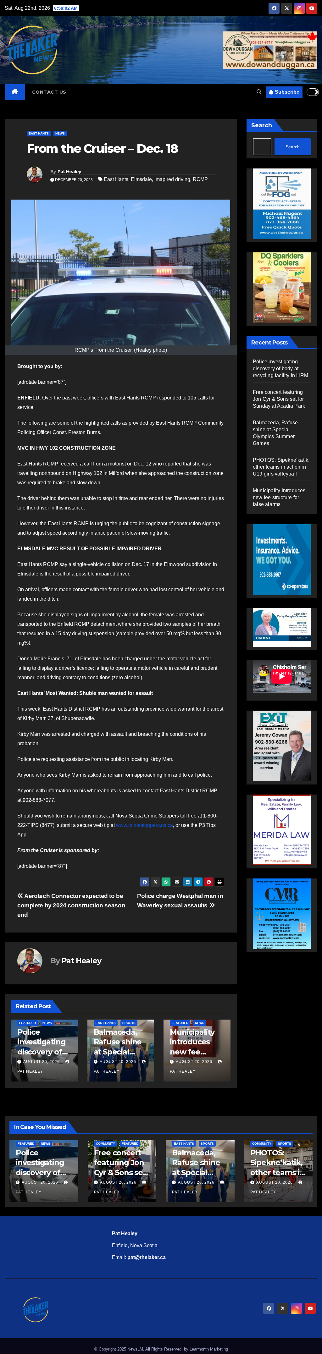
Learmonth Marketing (209, 1349)
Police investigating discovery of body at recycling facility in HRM (280, 368)
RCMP (200, 179)
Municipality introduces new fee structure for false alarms (193, 1051)
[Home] (15, 92)
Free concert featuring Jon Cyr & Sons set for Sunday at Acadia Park (279, 399)
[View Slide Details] (282, 627)
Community (105, 1143)
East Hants (39, 133)
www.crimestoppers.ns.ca (144, 825)
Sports (129, 1023)
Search (261, 125)
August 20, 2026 (41, 1062)
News (60, 133)
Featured (27, 1023)
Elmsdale (141, 179)
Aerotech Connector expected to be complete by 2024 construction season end (71, 905)
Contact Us (49, 92)
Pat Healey (69, 171)
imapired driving (172, 179)
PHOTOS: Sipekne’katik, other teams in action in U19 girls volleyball (281, 466)
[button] (259, 92)
